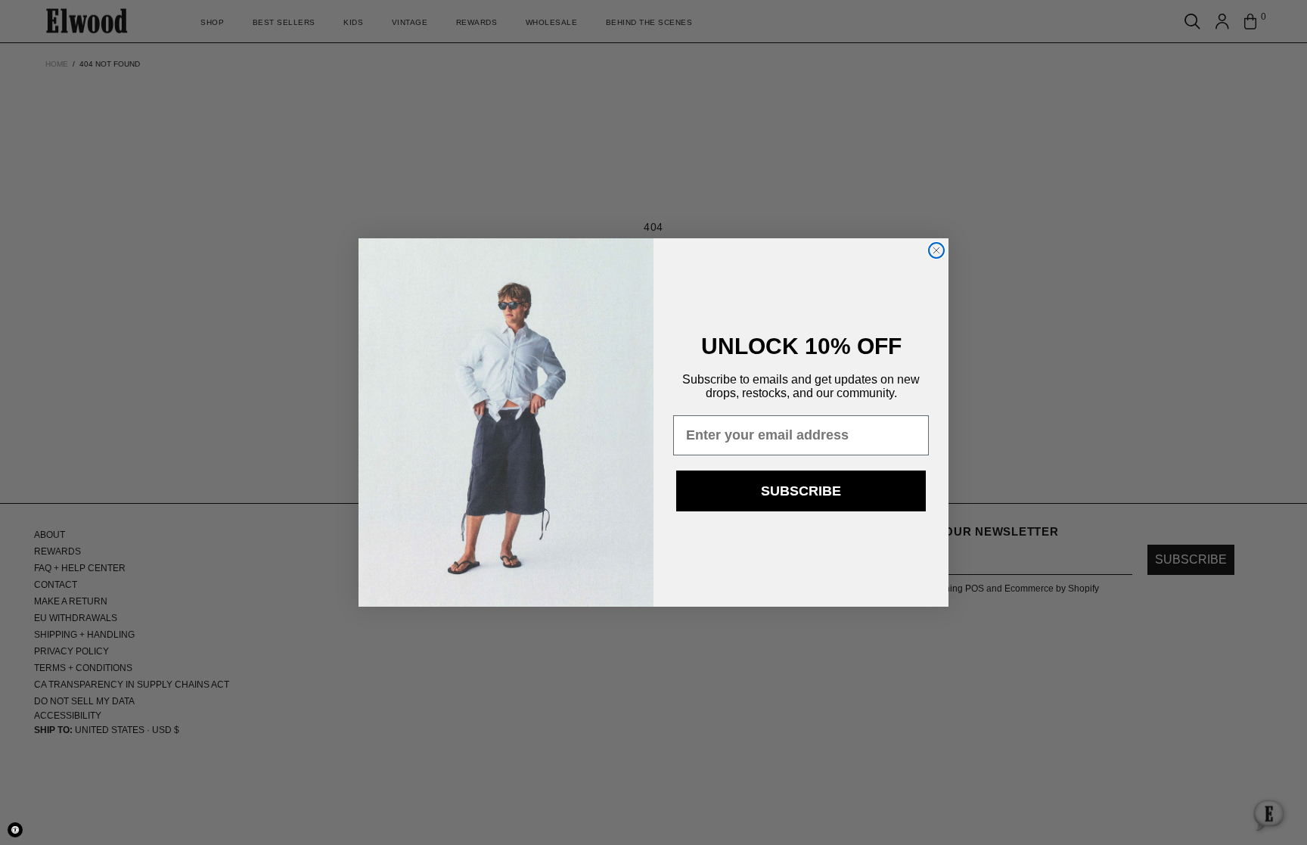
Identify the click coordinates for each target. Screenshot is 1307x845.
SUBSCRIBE (801, 491)
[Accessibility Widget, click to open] (15, 829)
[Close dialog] (936, 250)
